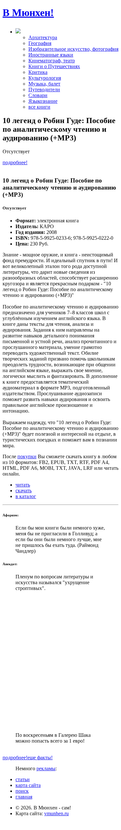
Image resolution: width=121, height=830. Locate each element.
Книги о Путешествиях (54, 66)
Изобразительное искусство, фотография (73, 49)
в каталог (25, 496)
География (39, 43)
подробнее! (15, 162)
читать (22, 484)
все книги (39, 107)
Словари (37, 95)
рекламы (45, 768)
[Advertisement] (60, 662)
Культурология (44, 78)
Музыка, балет (44, 83)
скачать (23, 490)
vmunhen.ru (56, 813)
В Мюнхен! (28, 12)
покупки (26, 456)
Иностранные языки (50, 55)
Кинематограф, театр (51, 60)
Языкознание (42, 101)
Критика (37, 72)
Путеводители (44, 89)
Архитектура (42, 37)
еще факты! (40, 757)
